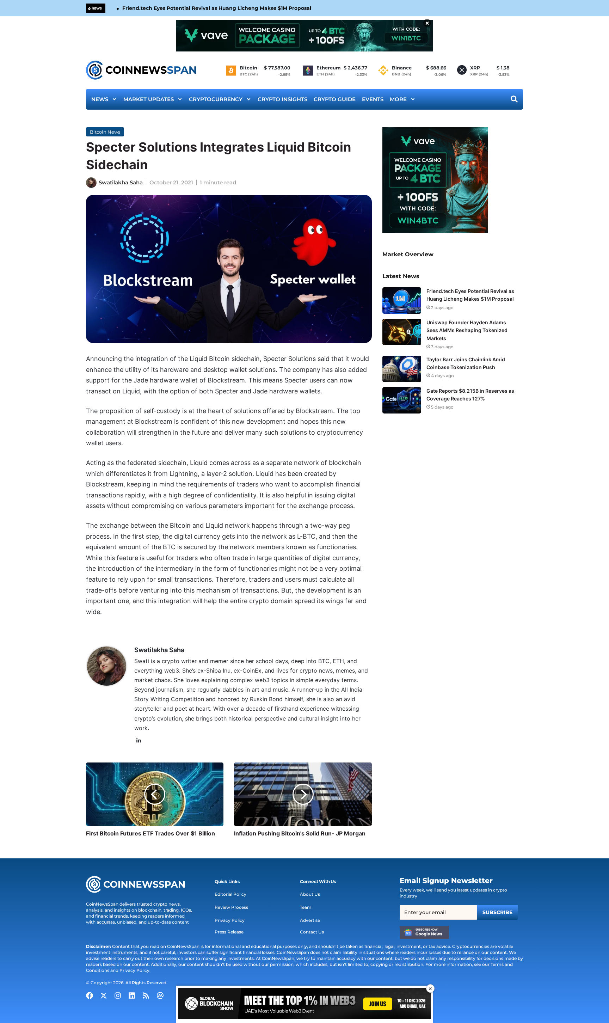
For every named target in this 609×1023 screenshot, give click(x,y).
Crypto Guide (335, 99)
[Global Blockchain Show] (304, 1004)
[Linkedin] (131, 995)
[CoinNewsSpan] (141, 70)
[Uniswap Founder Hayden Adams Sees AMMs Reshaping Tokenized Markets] (401, 332)
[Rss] (145, 995)
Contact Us (312, 932)
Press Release (229, 932)
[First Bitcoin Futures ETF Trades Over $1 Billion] (154, 794)
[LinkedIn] (138, 740)
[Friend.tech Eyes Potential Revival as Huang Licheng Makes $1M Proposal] (401, 300)
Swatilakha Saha (121, 182)
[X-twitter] (103, 995)
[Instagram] (117, 995)
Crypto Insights (282, 99)
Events (372, 99)
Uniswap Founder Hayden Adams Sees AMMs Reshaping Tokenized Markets (467, 330)
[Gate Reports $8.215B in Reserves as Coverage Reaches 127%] (401, 400)
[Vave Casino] (304, 35)
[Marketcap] (160, 995)
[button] (227, 882)
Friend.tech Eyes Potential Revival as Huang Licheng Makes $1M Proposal (216, 8)
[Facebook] (89, 995)
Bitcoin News (105, 132)
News (99, 99)
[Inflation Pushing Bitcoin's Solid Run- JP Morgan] (302, 794)
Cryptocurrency (215, 99)
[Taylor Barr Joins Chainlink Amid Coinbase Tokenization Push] (401, 369)
